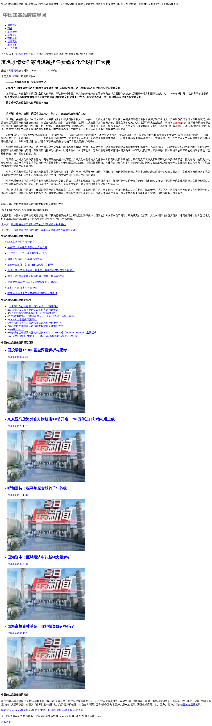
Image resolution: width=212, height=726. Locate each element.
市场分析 (12, 38)
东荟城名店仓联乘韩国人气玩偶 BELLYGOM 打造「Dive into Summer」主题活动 (52, 332)
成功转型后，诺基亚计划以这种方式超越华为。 (35, 309)
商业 (9, 28)
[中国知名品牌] (24, 19)
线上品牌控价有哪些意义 (21, 241)
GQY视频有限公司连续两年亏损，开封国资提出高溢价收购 (41, 316)
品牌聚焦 (12, 31)
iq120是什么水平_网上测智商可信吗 (27, 253)
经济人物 (12, 48)
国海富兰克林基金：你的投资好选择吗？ (40, 626)
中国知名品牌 (21, 53)
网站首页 (12, 25)
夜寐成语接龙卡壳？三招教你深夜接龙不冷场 (32, 293)
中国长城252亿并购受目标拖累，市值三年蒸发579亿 (36, 276)
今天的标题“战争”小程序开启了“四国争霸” (32, 313)
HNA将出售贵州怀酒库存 (23, 319)
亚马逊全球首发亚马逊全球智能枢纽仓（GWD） (34, 282)
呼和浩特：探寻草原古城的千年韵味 (37, 488)
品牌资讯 (12, 35)
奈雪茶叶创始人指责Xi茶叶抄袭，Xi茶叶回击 (33, 306)
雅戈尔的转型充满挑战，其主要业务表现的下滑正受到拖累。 (40, 270)
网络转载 (14, 70)
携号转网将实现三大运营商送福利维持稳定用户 (35, 322)
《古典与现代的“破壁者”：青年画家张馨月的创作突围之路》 (44, 230)
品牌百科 (12, 44)
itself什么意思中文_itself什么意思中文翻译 (30, 264)
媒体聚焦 (12, 41)
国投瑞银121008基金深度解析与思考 (37, 350)
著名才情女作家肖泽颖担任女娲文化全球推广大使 (36, 326)
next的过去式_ (16, 329)
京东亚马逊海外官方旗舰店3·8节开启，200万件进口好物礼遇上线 (61, 419)
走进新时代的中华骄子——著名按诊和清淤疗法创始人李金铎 (43, 336)
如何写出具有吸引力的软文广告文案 (27, 247)
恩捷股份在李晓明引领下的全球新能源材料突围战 (38, 224)
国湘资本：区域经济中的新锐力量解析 (39, 557)
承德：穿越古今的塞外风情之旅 (24, 259)
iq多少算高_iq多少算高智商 (22, 287)
